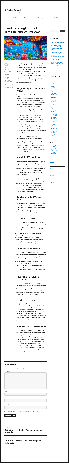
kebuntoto (52, 182)
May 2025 (53, 107)
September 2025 (54, 101)
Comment (7, 371)
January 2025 (53, 113)
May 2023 (53, 134)
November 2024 (54, 115)
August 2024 (53, 120)
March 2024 (53, 127)
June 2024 (53, 122)
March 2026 (53, 93)
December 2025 (54, 97)
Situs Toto (52, 161)
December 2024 (54, 114)
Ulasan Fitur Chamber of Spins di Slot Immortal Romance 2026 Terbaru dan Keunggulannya (57, 43)
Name (6, 391)
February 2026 (54, 94)
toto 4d (51, 168)
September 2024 (54, 118)
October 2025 (53, 100)
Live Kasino (32, 18)
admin (5, 67)
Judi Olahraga (17, 18)
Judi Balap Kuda (54, 146)
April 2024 (53, 125)
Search (51, 29)
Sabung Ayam (41, 18)
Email (6, 398)
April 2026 (53, 91)
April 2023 (53, 135)
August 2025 (53, 103)
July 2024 (53, 121)
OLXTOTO (15, 455)
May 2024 (53, 124)
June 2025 (53, 106)
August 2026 (53, 86)
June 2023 (53, 132)
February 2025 (54, 111)
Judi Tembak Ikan (59, 18)
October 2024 (53, 117)
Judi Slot (25, 18)
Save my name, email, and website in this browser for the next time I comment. (23, 411)
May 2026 (53, 90)
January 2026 (53, 96)
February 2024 (54, 128)
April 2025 (53, 108)
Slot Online (49, 18)
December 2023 (54, 131)
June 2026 (53, 89)
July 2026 (53, 87)
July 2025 (53, 104)
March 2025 (53, 110)
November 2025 (54, 98)
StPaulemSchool (12, 10)
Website (6, 404)
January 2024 (53, 129)
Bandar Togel (8, 18)
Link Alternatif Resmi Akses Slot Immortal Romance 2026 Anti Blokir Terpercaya (57, 64)
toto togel (52, 175)
